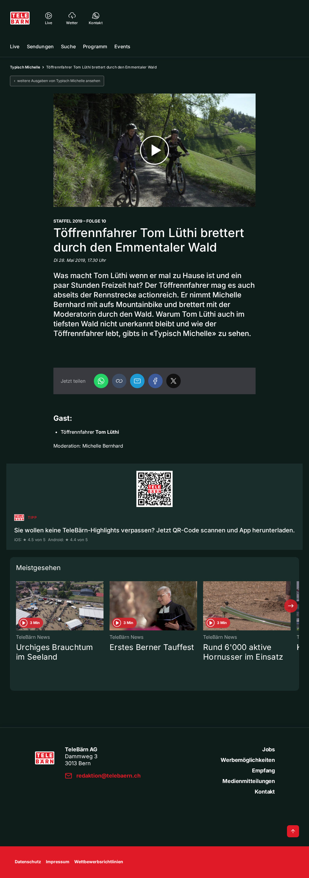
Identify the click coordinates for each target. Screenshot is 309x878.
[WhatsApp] (101, 381)
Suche (68, 46)
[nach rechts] (291, 606)
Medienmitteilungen (248, 781)
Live (15, 46)
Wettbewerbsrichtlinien (98, 861)
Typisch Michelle (25, 67)
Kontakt (265, 791)
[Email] (137, 381)
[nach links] (18, 606)
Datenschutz (28, 861)
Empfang (263, 770)
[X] (173, 381)
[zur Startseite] (20, 18)
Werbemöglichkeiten (248, 760)
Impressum (57, 861)
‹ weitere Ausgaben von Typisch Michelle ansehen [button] (57, 80)
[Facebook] (155, 381)
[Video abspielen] (154, 150)
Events (122, 46)
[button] (119, 381)
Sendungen (40, 46)
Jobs (268, 749)
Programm (95, 46)
